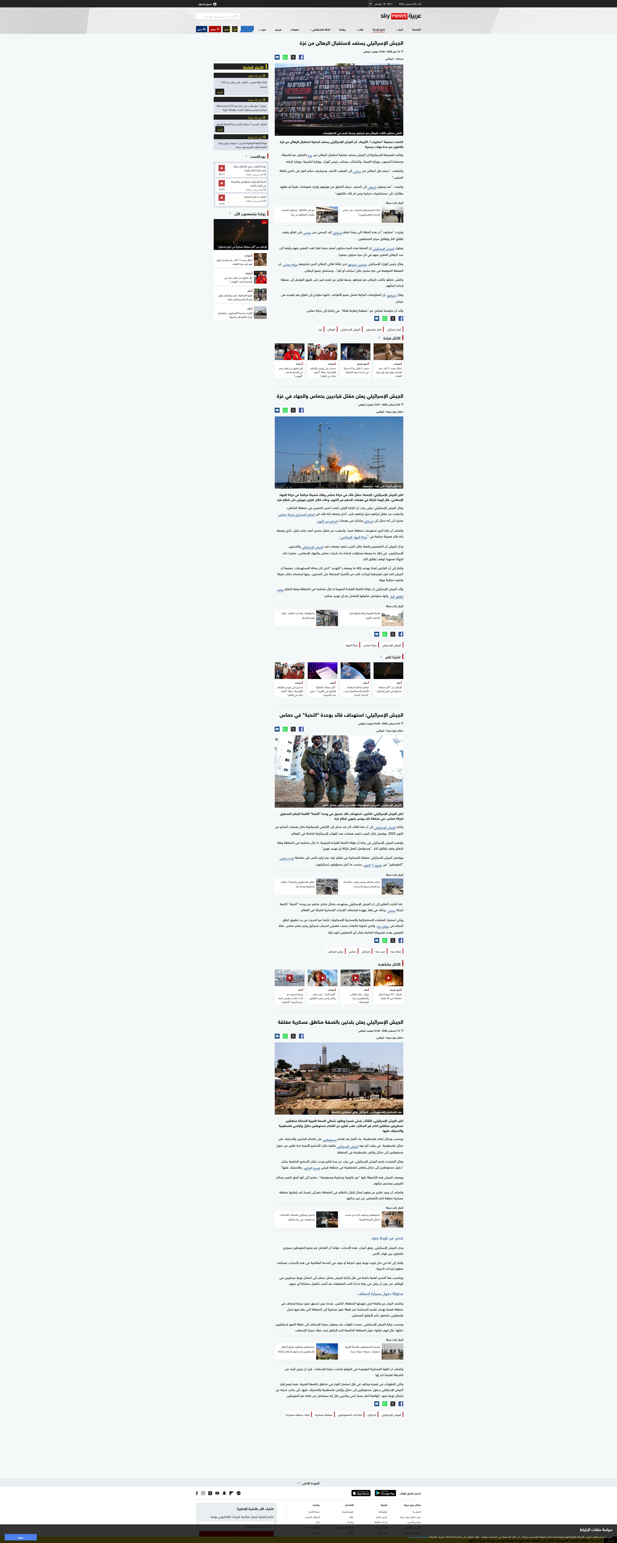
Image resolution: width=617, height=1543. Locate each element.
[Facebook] (301, 57)
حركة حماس (290, 264)
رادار (318, 1522)
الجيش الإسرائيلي (383, 248)
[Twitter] (293, 57)
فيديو (278, 29)
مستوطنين (330, 1139)
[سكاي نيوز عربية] (401, 16)
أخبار (400, 29)
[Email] (277, 57)
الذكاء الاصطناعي (321, 29)
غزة (310, 155)
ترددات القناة (381, 1522)
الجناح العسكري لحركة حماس (296, 514)
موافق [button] (21, 1537)
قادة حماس (287, 857)
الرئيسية (416, 29)
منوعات (295, 29)
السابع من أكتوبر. (327, 520)
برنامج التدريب (414, 1522)
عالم (361, 29)
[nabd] (239, 1493)
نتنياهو (391, 295)
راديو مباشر (381, 1516)
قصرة (316, 1167)
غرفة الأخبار (314, 1511)
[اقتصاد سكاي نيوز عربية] (246, 29)
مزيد (263, 29)
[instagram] (203, 1493)
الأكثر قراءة (391, 337)
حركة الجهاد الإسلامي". (352, 536)
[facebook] (197, 1493)
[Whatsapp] (285, 57)
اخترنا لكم (392, 656)
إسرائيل (337, 232)
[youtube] (217, 1493)
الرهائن (372, 187)
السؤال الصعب (312, 1516)
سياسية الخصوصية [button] (418, 1536)
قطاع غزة (383, 926)
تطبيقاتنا (383, 1511)
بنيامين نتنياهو (357, 264)
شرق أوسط (379, 29)
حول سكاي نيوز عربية (410, 1516)
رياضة (342, 29)
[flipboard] (231, 1493)
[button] (215, 29)
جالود (307, 1167)
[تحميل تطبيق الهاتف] (373, 1493)
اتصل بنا (416, 1511)
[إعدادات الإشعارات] (234, 29)
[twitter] (210, 1493)
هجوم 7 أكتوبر (373, 864)
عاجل (226, 29)
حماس (357, 171)
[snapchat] (224, 1493)
